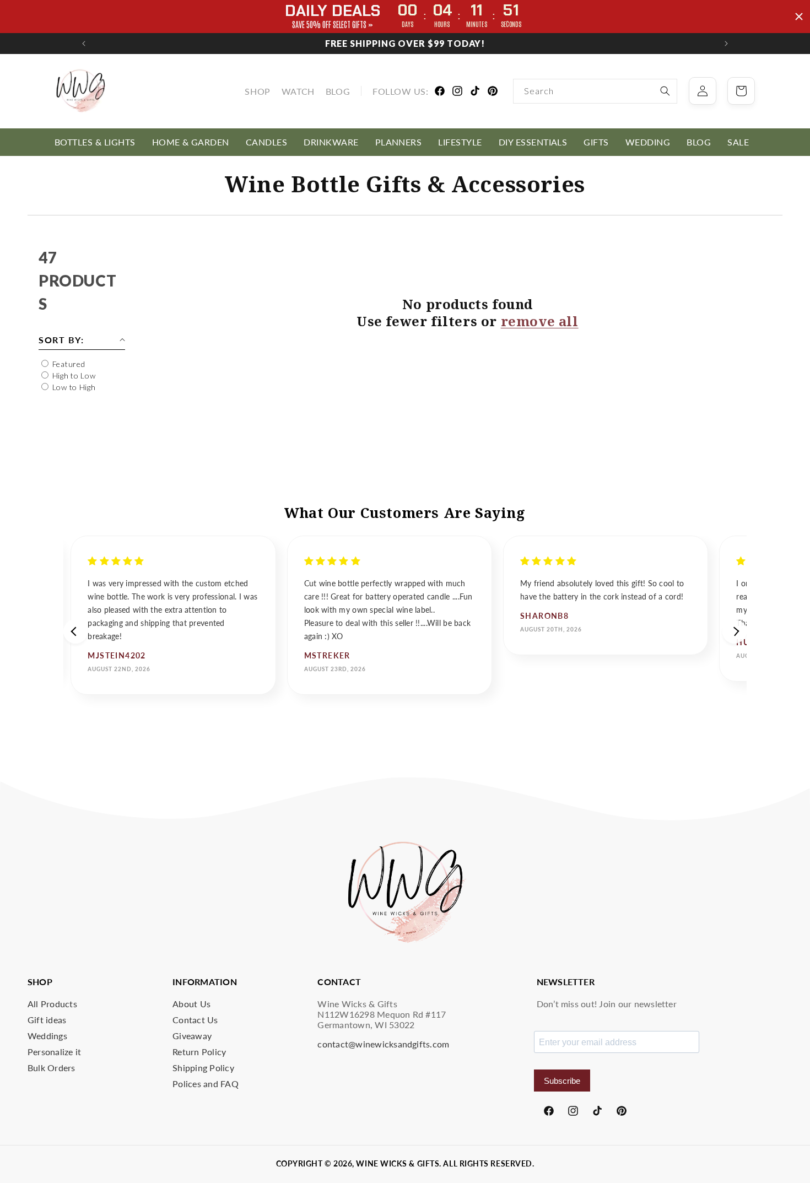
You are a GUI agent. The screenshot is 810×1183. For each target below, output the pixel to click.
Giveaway (192, 1035)
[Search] (665, 91)
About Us (191, 1003)
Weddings (47, 1035)
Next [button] (734, 631)
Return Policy (199, 1051)
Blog (338, 91)
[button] (95, 142)
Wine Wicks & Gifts (397, 1163)
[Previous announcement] (84, 43)
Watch (298, 91)
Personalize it (54, 1051)
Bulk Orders (51, 1067)
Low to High (74, 387)
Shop (257, 91)
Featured (68, 364)
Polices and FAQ (205, 1083)
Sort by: (61, 339)
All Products (52, 1003)
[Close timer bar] (799, 16)
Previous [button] (75, 631)
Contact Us (195, 1019)
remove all (540, 320)
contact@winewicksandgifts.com (383, 1044)
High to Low (74, 375)
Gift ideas (47, 1019)
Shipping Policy (203, 1067)
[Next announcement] (726, 43)
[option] (173, 615)
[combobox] (595, 91)
